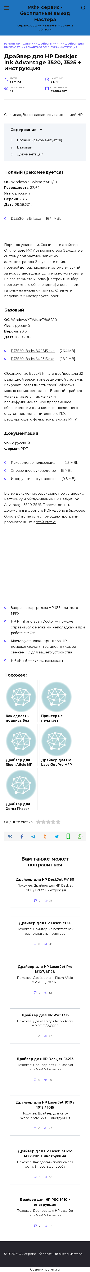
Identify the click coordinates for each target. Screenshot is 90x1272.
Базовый (24, 147)
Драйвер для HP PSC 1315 (45, 1015)
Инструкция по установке (34, 479)
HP (58, 43)
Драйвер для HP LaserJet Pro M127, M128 (45, 969)
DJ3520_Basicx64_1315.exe (32, 359)
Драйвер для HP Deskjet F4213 (45, 1059)
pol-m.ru (52, 1269)
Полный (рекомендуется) (39, 140)
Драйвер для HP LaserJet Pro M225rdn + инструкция (45, 1153)
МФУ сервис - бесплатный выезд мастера (45, 13)
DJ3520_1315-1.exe (26, 219)
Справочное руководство (33, 471)
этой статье (46, 522)
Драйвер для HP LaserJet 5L (45, 923)
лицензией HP (69, 115)
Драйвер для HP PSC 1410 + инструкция (45, 1202)
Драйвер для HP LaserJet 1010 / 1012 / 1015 (45, 1104)
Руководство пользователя (35, 463)
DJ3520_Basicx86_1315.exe (33, 351)
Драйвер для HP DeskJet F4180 (45, 880)
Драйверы (45, 43)
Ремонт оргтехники (18, 43)
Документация (30, 154)
